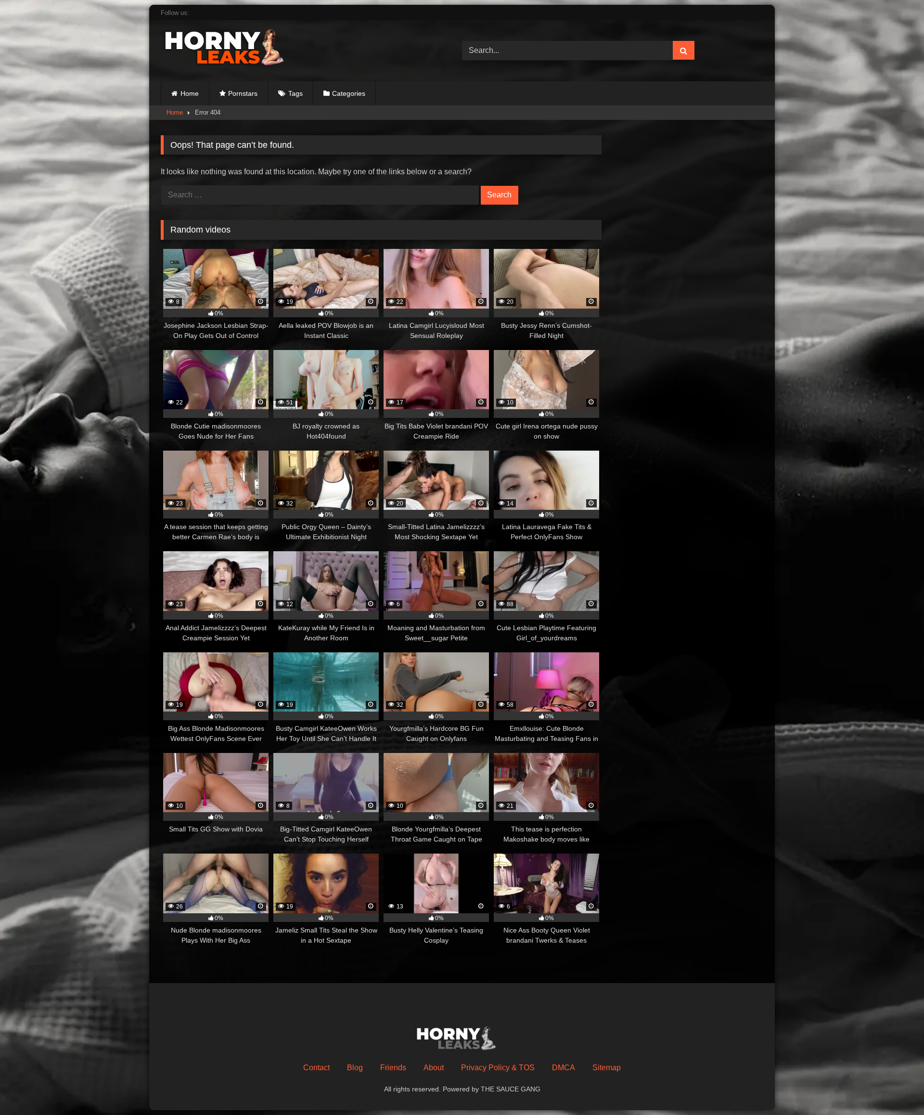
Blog (355, 1067)
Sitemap (606, 1067)
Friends (393, 1067)
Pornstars (242, 93)
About (434, 1067)
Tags (295, 93)
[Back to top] (894, 1086)
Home (189, 93)
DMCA (563, 1067)
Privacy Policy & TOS (498, 1067)
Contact (316, 1067)
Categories (348, 93)
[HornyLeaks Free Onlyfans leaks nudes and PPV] (233, 49)
